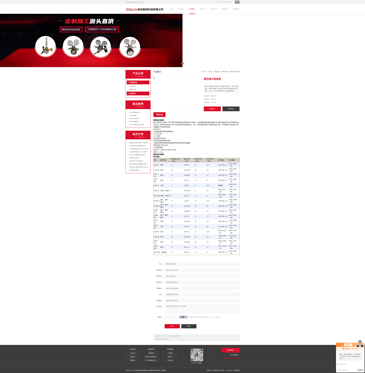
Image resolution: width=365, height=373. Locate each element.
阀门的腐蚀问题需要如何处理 (138, 164)
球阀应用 (151, 353)
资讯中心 (203, 9)
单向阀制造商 (165, 339)
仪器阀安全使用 (134, 158)
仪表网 (164, 370)
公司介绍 (181, 9)
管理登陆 (237, 370)
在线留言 (225, 9)
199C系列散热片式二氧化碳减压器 (152, 360)
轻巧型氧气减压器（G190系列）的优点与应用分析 (144, 152)
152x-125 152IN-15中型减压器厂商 (171, 336)
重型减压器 (132, 89)
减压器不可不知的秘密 (136, 161)
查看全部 (133, 93)
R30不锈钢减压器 (134, 112)
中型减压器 (132, 86)
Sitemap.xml (229, 370)
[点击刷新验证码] (183, 317)
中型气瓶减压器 (134, 121)
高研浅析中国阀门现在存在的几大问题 (140, 167)
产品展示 (192, 9)
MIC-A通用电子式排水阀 (136, 124)
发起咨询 (360, 370)
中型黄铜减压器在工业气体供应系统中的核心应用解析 (145, 149)
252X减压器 (132, 115)
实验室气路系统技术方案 (152, 356)
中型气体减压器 (134, 118)
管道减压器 (133, 82)
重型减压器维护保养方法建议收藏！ (140, 142)
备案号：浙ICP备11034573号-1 (216, 370)
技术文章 (214, 9)
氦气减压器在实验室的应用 (137, 145)
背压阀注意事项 (134, 170)
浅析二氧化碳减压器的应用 (137, 155)
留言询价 (231, 109)
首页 (171, 9)
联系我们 (236, 9)
